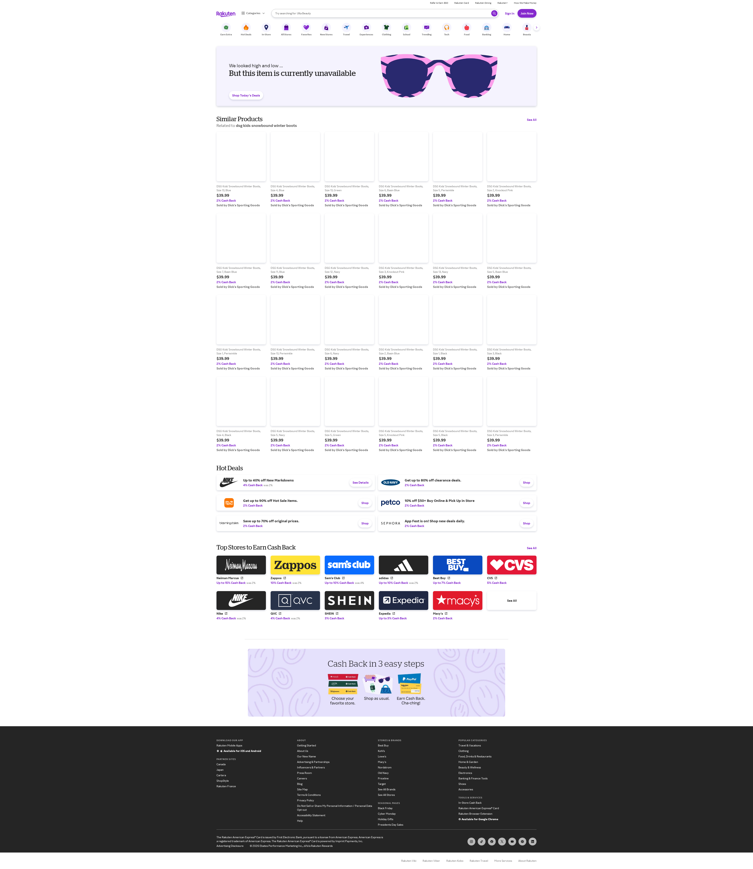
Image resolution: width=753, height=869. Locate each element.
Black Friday (385, 808)
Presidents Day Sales (390, 824)
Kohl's (381, 751)
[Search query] (494, 13)
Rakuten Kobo (454, 860)
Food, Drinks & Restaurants (474, 756)
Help (300, 820)
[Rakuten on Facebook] (492, 841)
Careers (302, 778)
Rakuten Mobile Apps (229, 745)
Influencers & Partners (311, 767)
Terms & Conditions (309, 794)
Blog (299, 783)
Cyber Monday (387, 813)
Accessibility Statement (311, 815)
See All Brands (386, 789)
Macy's (382, 761)
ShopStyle (222, 780)
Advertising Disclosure (230, 845)
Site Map (302, 789)
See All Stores (386, 794)
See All (532, 120)
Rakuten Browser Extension (475, 813)
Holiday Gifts (385, 819)
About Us (302, 751)
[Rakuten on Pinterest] (522, 841)
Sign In (509, 13)
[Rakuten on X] (502, 841)
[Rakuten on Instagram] (471, 841)
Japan (220, 769)
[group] (241, 169)
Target (382, 783)
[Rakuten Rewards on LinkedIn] (533, 841)
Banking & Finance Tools (472, 778)
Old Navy (383, 772)
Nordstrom (384, 767)
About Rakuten (527, 860)
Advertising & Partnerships (313, 761)
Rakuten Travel (479, 860)
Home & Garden (468, 761)
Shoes (462, 783)
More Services (503, 860)
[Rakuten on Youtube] (512, 841)
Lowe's (382, 756)
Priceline (383, 778)
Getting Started (306, 745)
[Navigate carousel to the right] (536, 27)
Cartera (221, 775)
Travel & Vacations (469, 745)
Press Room (304, 772)
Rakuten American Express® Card (478, 808)
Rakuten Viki (408, 860)
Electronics (465, 772)
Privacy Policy (305, 800)
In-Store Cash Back (470, 802)
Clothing (463, 751)
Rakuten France (226, 786)
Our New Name (306, 756)
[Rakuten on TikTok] (482, 841)
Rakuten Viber (431, 860)
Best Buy (383, 745)
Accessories (465, 789)
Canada (221, 764)
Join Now (527, 13)
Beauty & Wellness (469, 767)
